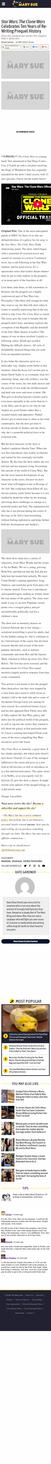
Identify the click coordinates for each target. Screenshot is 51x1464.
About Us (29, 1295)
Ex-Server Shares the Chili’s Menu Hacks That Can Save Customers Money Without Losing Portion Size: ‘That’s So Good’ (31, 1111)
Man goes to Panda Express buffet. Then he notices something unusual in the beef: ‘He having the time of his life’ (32, 1174)
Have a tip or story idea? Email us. (28, 1194)
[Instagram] (34, 867)
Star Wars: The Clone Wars (32, 861)
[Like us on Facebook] (30, 867)
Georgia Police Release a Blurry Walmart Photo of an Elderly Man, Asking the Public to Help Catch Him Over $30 (32, 1095)
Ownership (19, 1313)
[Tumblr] (39, 867)
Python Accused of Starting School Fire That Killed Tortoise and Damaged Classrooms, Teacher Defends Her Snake (28, 1037)
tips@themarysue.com (13, 849)
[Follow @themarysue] (25, 867)
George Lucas (17, 861)
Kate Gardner (9, 42)
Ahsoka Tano (6, 861)
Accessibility (37, 1300)
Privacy (10, 1300)
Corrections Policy (14, 1308)
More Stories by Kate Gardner (25, 941)
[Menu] (3, 4)
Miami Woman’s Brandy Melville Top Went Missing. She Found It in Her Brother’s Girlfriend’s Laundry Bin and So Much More (31, 1144)
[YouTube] (43, 867)
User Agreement (13, 1304)
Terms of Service (22, 1300)
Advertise (40, 1295)
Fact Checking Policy (33, 1308)
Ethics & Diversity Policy (32, 1304)
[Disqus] (25, 1242)
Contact (30, 1313)
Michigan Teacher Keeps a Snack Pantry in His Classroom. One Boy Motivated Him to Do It (31, 1159)
